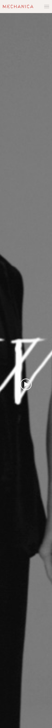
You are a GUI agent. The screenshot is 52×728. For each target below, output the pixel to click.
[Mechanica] (18, 6)
